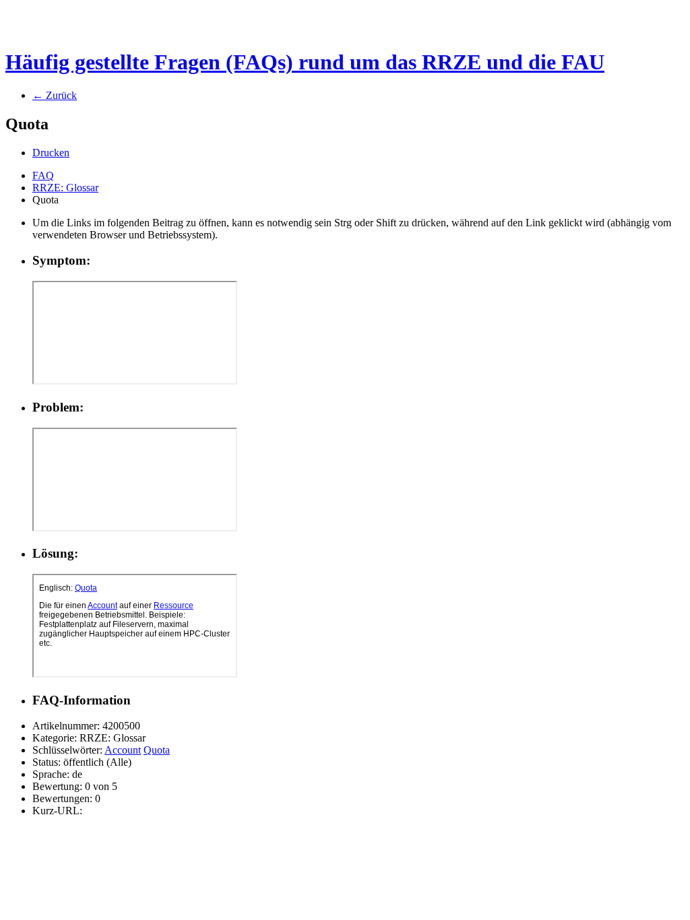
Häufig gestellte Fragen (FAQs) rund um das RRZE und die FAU (304, 62)
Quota (157, 750)
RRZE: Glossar (65, 187)
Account (122, 750)
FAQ (43, 175)
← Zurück (54, 95)
